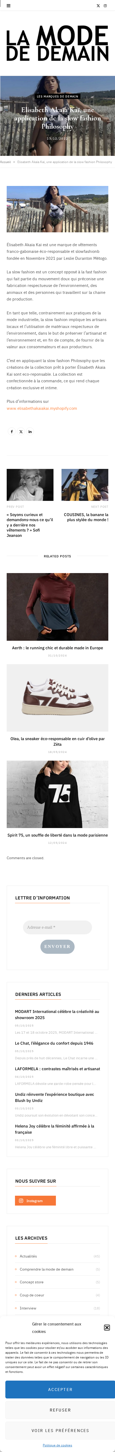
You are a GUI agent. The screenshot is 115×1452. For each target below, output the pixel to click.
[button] (107, 1327)
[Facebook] (12, 431)
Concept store (32, 1281)
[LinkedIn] (30, 431)
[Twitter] (21, 431)
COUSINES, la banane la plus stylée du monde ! (86, 517)
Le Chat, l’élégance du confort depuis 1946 (54, 1043)
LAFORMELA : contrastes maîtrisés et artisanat (57, 1068)
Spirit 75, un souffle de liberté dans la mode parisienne (57, 835)
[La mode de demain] (57, 43)
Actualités (28, 1256)
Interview (28, 1308)
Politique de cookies (57, 1445)
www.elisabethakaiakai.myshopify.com (42, 408)
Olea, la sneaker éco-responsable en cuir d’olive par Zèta (57, 741)
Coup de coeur (32, 1294)
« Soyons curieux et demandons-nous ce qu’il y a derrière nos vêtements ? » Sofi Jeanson (30, 525)
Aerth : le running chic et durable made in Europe (57, 647)
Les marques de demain (57, 96)
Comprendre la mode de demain (47, 1269)
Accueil (5, 162)
